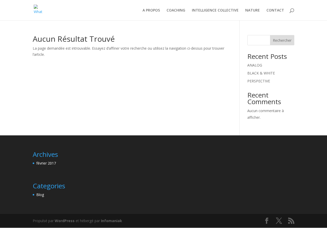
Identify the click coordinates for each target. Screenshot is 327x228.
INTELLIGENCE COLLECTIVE (215, 10)
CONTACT (275, 10)
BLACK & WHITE (261, 73)
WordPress (65, 220)
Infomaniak (111, 220)
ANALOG (254, 65)
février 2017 (46, 163)
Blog (40, 194)
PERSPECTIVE (258, 81)
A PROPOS (151, 10)
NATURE (252, 10)
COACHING (176, 10)
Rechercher (282, 40)
